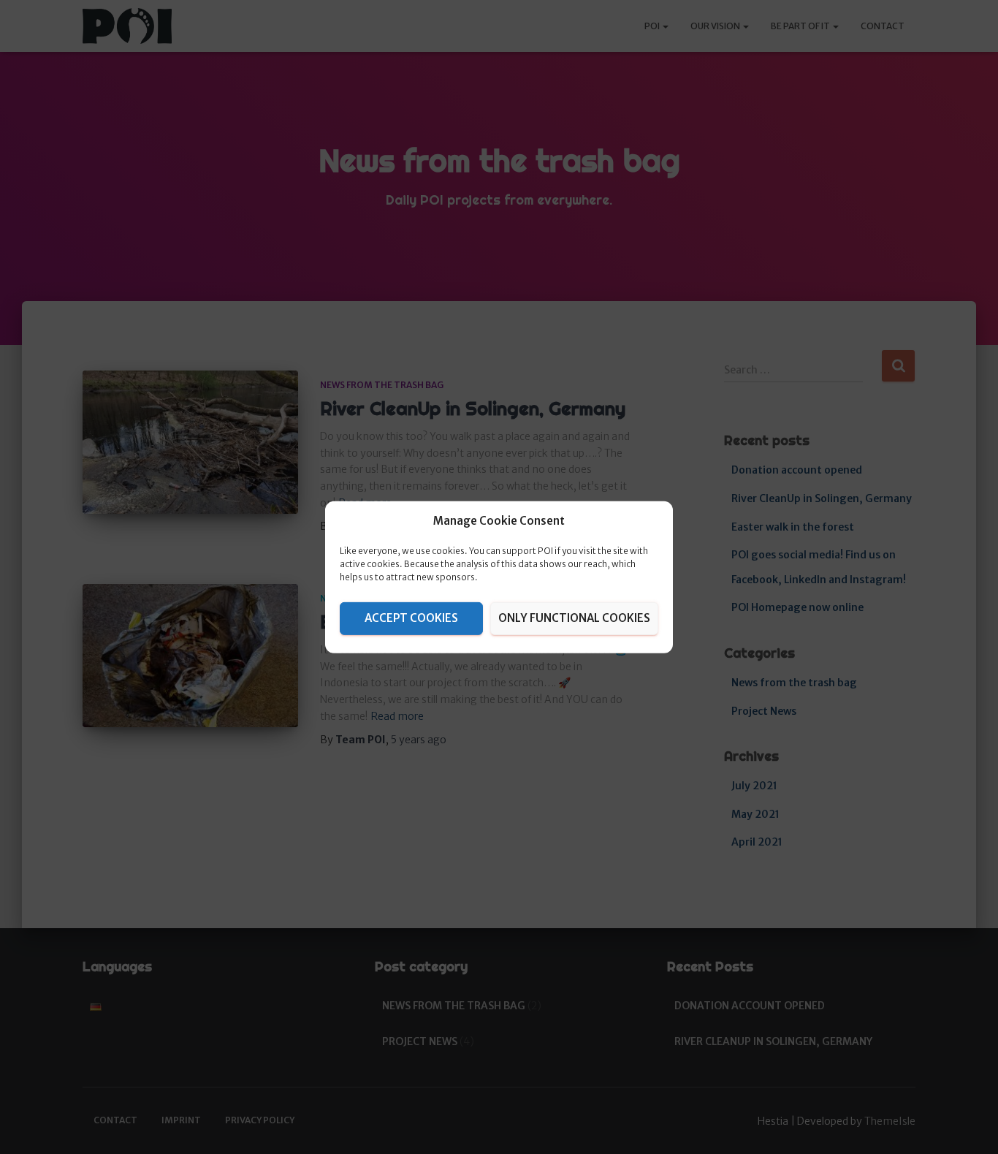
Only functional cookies (574, 618)
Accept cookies (411, 618)
